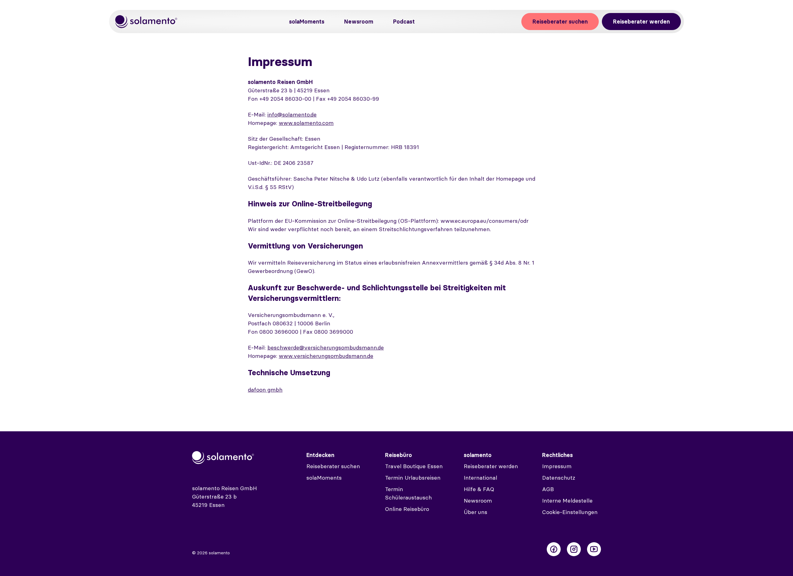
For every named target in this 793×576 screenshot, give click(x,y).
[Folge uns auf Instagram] (574, 549)
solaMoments (306, 21)
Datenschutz (558, 477)
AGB (548, 489)
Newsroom (358, 21)
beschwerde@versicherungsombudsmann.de (325, 347)
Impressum (557, 466)
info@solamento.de (292, 114)
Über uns (475, 512)
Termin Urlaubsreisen (412, 477)
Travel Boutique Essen (414, 466)
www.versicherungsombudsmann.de (326, 355)
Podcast (404, 21)
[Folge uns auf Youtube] (594, 549)
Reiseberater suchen (560, 21)
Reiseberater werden (641, 21)
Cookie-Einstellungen (570, 512)
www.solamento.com (306, 122)
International (480, 477)
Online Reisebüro (407, 508)
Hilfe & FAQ (479, 489)
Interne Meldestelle (567, 500)
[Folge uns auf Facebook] (554, 549)
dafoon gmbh (265, 389)
